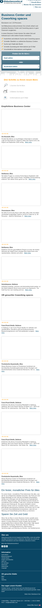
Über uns (38, 7)
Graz (2, 578)
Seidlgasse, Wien (7, 173)
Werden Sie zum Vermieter (32, 4)
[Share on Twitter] (4, 546)
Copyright (4, 568)
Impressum (4, 564)
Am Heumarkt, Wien (7, 136)
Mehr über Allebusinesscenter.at (9, 543)
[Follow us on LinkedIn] (7, 546)
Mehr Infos (28, 142)
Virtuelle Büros (36, 2)
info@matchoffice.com (11, 602)
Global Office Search (32, 605)
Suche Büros (4, 554)
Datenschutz (4, 566)
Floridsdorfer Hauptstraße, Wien (12, 364)
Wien (2, 576)
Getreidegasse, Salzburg (9, 284)
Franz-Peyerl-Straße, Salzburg (11, 325)
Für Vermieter (5, 563)
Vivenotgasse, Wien (8, 210)
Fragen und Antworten (7, 559)
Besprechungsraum (6, 556)
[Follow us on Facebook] (2, 546)
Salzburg (3, 579)
